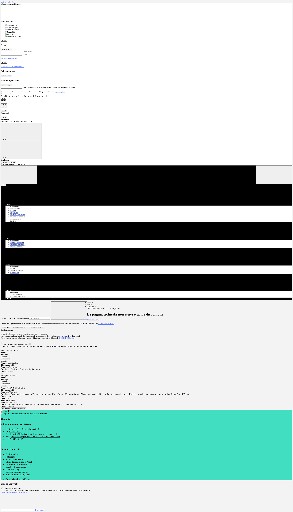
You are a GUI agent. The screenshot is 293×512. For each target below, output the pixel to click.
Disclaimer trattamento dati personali (14, 492)
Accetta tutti (36, 328)
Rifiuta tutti (19, 328)
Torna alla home (93, 320)
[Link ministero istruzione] (11, 4)
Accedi (4, 40)
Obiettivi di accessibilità (15, 467)
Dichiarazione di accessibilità (18, 464)
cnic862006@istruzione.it (34, 434)
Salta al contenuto (7, 2)
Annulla (4, 162)
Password (26, 54)
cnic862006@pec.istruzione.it (35, 436)
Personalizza (6, 328)
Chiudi (4, 105)
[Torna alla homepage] (146, 164)
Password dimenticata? (9, 58)
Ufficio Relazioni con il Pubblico (19, 462)
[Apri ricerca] (274, 174)
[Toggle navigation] (19, 174)
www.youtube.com (8, 376)
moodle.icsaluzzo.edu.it (9, 351)
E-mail (25, 87)
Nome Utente (27, 52)
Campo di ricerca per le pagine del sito (15, 318)
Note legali (10, 457)
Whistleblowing (12, 469)
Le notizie (90, 306)
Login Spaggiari (60, 92)
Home (89, 302)
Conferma (12, 162)
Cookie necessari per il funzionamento (15, 344)
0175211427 (15, 431)
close (3, 185)
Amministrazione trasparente (17, 474)
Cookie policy (11, 454)
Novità (89, 304)
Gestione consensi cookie (16, 472)
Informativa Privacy (14, 459)
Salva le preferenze (18, 409)
